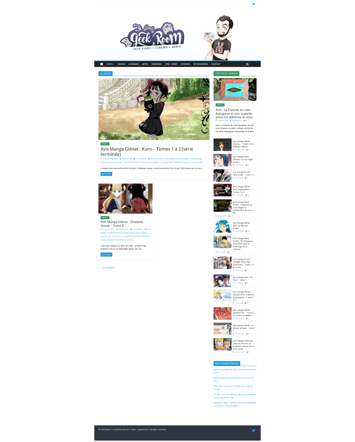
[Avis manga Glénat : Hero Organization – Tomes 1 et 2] (223, 185)
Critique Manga (195, 159)
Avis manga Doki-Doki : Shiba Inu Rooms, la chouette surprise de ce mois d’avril (243, 344)
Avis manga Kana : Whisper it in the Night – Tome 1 (243, 159)
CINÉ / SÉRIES (171, 64)
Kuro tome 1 (135, 162)
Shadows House (180, 162)
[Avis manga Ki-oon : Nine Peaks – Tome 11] (223, 170)
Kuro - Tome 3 (124, 162)
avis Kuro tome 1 (157, 159)
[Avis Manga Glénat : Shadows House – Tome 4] (125, 185)
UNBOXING (156, 64)
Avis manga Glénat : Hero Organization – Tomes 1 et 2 (242, 189)
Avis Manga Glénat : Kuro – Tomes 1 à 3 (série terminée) (147, 151)
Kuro (115, 162)
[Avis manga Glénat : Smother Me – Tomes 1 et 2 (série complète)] (223, 308)
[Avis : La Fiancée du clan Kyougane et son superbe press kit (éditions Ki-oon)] (235, 79)
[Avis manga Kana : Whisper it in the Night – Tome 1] (223, 155)
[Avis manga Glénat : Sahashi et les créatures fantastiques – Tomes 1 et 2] (223, 290)
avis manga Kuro (171, 159)
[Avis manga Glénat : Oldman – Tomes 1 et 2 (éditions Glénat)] (223, 140)
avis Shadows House (115, 233)
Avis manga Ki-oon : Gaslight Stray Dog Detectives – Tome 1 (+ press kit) (243, 263)
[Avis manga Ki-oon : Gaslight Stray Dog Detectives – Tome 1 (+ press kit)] (223, 258)
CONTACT (216, 64)
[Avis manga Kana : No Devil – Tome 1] (223, 276)
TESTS (109, 64)
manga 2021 (116, 236)
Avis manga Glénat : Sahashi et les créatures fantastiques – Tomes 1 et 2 (243, 295)
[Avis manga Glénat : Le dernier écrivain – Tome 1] (223, 324)
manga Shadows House (131, 236)
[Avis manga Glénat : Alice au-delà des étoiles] (223, 221)
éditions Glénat (106, 162)
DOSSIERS (185, 64)
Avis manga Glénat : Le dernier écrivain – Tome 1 (243, 328)
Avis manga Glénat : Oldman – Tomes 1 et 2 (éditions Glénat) (243, 144)
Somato (199, 162)
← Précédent (107, 267)
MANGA (121, 64)
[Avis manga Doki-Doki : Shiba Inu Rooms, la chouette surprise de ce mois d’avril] (223, 339)
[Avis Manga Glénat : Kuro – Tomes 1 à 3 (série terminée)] (153, 79)
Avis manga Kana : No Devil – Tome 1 (243, 278)
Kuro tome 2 (146, 162)
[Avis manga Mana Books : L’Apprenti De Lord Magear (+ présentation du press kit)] (223, 201)
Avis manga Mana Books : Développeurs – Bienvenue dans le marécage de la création (243, 243)
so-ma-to (191, 162)
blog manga (183, 159)
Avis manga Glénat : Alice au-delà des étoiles (242, 226)
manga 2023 (168, 162)
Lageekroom (127, 159)
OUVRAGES (133, 64)
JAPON (145, 64)
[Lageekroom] (177, 14)
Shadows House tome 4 (116, 240)
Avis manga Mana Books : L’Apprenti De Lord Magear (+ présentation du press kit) (243, 207)
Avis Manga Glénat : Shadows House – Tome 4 (122, 223)
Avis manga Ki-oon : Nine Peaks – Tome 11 (243, 173)
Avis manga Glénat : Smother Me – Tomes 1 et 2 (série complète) (243, 313)
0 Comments (141, 159)
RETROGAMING (200, 64)
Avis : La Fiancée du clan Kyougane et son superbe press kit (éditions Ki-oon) (234, 113)
